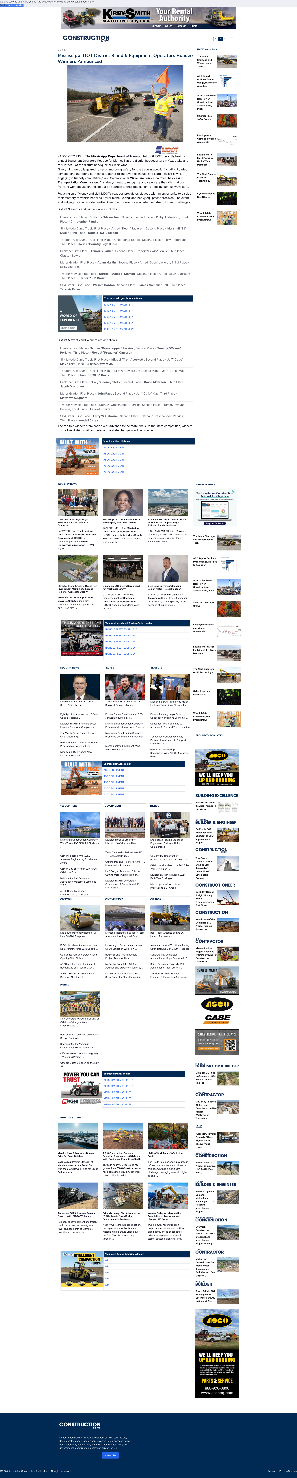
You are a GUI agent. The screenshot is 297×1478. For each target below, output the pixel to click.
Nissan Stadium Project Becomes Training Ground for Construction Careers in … (206, 955)
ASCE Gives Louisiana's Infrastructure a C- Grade (74, 893)
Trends (154, 805)
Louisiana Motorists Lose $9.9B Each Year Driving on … (167, 876)
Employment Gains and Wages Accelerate (206, 138)
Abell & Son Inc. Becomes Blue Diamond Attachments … (77, 975)
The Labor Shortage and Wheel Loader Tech (204, 539)
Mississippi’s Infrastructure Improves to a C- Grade (165, 886)
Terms (271, 1471)
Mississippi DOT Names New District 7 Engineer (76, 753)
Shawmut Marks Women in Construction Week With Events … (78, 1046)
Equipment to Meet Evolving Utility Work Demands (204, 650)
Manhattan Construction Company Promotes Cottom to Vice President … (124, 736)
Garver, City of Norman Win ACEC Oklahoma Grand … (78, 870)
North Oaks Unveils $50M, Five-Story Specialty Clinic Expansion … (124, 975)
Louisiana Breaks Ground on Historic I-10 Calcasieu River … (122, 841)
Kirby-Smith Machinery (119, 304)
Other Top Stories (70, 1117)
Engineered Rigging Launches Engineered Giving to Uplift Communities (166, 843)
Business (155, 898)
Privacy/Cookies (288, 1471)
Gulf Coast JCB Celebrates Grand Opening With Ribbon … (78, 956)
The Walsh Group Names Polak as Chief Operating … (78, 735)
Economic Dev (114, 898)
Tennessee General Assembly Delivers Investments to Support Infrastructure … (168, 740)
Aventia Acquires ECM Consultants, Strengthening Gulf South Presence (169, 947)
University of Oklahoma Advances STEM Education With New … (123, 947)
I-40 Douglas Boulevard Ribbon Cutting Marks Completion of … (122, 873)
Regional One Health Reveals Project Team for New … (121, 956)
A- (216, 39)
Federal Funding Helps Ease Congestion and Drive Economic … (169, 716)
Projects (156, 667)
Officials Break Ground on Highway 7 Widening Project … (79, 1055)
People (109, 667)
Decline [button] (4, 5)
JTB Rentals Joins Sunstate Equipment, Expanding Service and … (169, 977)
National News (207, 49)
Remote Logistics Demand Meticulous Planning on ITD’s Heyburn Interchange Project (205, 1201)
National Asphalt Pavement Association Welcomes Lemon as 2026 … (78, 882)
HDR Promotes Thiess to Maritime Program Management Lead (79, 744)
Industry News (67, 483)
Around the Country (209, 735)
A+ (225, 39)
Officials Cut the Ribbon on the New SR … (79, 1064)
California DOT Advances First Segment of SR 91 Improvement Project (205, 836)
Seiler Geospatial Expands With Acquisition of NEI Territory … (167, 966)
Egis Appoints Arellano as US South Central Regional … (79, 716)
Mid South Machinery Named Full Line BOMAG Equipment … (78, 934)
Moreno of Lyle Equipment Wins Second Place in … (122, 747)
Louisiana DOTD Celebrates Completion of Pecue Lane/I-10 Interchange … (122, 884)
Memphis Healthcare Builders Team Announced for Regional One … (124, 934)
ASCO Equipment (113, 447)
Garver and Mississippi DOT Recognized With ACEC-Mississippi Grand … (169, 753)
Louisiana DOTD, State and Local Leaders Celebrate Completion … (78, 725)
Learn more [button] (87, 1)
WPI (107, 1260)
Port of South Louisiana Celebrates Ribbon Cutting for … (79, 1036)
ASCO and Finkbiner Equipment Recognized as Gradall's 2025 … (77, 966)
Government (113, 805)
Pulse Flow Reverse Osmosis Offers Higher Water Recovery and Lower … (206, 1140)
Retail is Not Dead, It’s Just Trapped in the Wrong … (206, 805)
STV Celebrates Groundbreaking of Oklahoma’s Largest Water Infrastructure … (79, 1022)
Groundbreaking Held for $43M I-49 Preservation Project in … (125, 863)
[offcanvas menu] (231, 39)
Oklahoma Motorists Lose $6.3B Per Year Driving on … (170, 867)
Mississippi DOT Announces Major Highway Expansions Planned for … (169, 703)
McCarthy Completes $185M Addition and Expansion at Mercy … (124, 966)
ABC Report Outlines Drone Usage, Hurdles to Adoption (205, 561)
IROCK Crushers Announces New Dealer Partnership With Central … (79, 947)
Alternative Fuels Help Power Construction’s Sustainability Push (206, 102)
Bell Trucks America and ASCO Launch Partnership (167, 934)
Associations (68, 805)
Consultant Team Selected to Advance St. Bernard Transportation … (170, 727)
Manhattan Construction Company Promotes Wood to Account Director (125, 725)
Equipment (67, 898)
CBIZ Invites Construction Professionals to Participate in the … (170, 857)
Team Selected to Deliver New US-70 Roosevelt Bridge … (124, 854)
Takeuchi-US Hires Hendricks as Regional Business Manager (123, 703)
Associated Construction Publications (29, 1471)
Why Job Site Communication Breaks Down (206, 216)
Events (64, 984)
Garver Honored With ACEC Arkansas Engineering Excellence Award (78, 859)
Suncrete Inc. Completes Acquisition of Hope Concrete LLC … (170, 956)
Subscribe (110, 1455)
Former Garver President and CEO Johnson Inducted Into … (124, 716)
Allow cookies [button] (16, 5)
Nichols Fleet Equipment (121, 629)
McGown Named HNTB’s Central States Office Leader (78, 703)
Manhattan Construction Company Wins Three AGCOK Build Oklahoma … (79, 843)
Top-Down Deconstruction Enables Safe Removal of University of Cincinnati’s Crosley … (204, 868)
